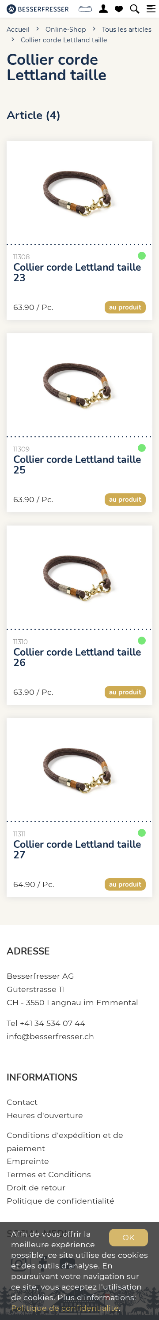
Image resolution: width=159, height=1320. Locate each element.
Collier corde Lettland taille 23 (77, 272)
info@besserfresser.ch (50, 1036)
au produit (125, 307)
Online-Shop (65, 30)
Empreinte (28, 1161)
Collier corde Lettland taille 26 (77, 657)
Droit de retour (36, 1187)
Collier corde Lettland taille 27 (77, 850)
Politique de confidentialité (60, 1200)
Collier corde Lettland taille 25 (77, 465)
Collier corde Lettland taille (64, 40)
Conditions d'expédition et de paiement (65, 1141)
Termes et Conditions (49, 1174)
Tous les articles (126, 30)
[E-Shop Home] (37, 9)
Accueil (18, 30)
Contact (22, 1102)
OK (128, 1237)
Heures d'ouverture (45, 1115)
